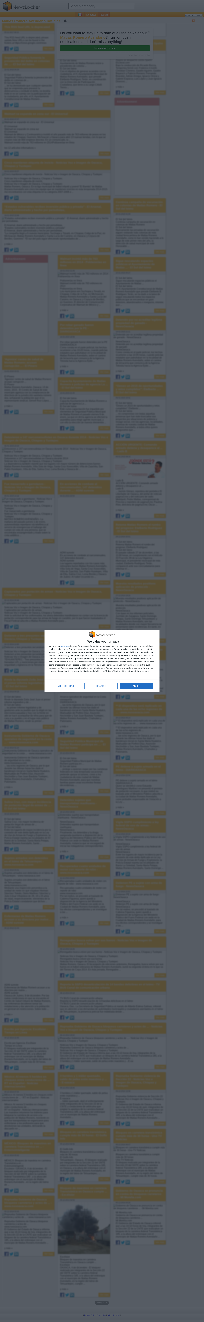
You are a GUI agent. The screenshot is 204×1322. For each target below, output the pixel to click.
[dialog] (102, 661)
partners (65, 646)
